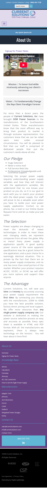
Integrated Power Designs (11, 412)
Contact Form (7, 433)
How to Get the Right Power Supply (14, 383)
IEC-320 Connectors (9, 379)
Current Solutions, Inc (14, 454)
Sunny (4, 416)
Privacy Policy (19, 476)
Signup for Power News (16, 51)
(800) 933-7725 (35, 2)
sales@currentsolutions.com (12, 426)
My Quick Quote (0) (23, 32)
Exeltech (5, 409)
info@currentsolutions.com (11, 430)
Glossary (5, 376)
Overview (5, 353)
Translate (42, 24)
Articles (4, 367)
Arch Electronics (7, 400)
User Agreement (7, 476)
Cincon (4, 403)
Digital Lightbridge (17, 480)
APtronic (5, 397)
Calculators (6, 370)
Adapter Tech (6, 393)
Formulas (5, 373)
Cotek (4, 406)
